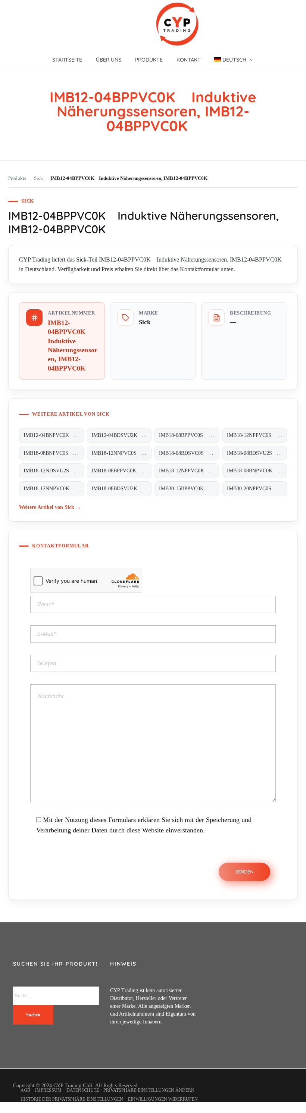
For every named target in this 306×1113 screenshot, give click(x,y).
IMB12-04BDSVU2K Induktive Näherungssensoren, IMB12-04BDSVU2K (121, 435)
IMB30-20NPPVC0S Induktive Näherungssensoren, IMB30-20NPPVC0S (257, 488)
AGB (25, 1090)
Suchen (33, 1014)
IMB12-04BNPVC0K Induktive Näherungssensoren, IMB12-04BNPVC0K (54, 435)
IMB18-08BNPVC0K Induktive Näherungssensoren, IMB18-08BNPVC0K (257, 470)
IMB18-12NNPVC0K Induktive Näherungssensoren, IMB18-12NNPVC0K (54, 488)
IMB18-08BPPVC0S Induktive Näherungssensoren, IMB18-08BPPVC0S (189, 435)
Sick (38, 178)
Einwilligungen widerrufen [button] (163, 1099)
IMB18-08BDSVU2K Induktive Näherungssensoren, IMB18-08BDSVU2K (121, 488)
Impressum (48, 1090)
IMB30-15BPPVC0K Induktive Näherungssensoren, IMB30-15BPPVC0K (189, 488)
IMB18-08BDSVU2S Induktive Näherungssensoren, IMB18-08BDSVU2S (257, 453)
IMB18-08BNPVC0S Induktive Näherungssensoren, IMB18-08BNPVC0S (54, 453)
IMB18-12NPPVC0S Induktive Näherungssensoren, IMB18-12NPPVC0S (257, 435)
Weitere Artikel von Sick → (50, 507)
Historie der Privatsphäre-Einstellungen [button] (72, 1099)
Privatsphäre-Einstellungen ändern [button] (148, 1090)
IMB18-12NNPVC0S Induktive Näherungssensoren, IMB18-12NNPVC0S (121, 453)
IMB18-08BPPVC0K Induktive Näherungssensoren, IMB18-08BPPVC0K (121, 470)
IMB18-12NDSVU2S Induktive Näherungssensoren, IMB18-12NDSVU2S (54, 470)
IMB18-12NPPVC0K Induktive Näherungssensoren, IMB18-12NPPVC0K (189, 470)
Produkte (17, 178)
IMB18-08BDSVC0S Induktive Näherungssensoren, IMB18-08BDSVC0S (189, 453)
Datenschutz (82, 1090)
